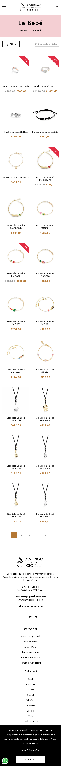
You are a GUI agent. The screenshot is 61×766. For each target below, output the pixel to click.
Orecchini (30, 705)
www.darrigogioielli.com (31, 599)
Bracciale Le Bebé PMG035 (16, 323)
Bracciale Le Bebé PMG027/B (16, 227)
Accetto (30, 759)
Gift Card (30, 700)
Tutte (30, 716)
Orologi (30, 711)
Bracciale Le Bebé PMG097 (16, 371)
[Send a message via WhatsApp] (5, 760)
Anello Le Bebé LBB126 (16, 132)
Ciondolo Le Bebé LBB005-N (16, 467)
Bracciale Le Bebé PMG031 (45, 227)
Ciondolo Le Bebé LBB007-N (16, 515)
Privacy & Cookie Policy (31, 750)
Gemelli (30, 695)
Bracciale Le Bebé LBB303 (45, 132)
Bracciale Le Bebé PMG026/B (45, 179)
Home (23, 30)
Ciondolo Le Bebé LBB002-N (16, 419)
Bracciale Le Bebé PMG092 (45, 323)
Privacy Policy (31, 641)
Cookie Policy (30, 647)
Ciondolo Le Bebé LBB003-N (45, 419)
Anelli (30, 679)
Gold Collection (30, 721)
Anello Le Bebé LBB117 (45, 86)
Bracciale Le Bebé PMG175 (45, 371)
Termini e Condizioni (30, 662)
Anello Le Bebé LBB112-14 (16, 86)
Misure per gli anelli (30, 636)
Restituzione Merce (30, 657)
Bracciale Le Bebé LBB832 (16, 177)
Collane (30, 689)
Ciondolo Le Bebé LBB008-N (45, 515)
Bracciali (30, 684)
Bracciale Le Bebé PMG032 (16, 275)
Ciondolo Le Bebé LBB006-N (45, 467)
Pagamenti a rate (30, 652)
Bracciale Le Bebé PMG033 (45, 275)
